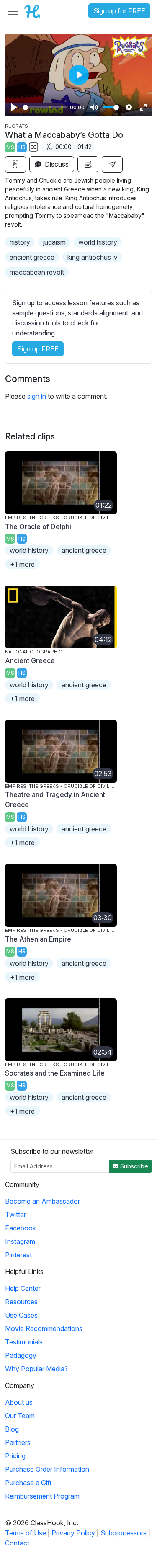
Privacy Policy (73, 1533)
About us (19, 1402)
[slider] (45, 107)
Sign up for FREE (119, 11)
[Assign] (15, 164)
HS (22, 147)
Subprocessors (123, 1533)
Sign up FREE (38, 349)
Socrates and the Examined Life (55, 1073)
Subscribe (133, 1166)
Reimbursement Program (42, 1496)
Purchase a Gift (28, 1482)
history (20, 242)
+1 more (22, 564)
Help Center (23, 1288)
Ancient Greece (30, 660)
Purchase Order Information (47, 1469)
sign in (36, 396)
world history (97, 242)
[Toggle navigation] (13, 11)
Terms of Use (25, 1533)
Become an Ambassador (42, 1201)
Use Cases (21, 1315)
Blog (12, 1429)
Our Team (20, 1415)
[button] (112, 164)
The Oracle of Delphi (38, 526)
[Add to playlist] (87, 164)
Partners (18, 1442)
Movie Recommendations (43, 1328)
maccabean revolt (37, 272)
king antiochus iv (92, 257)
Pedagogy (20, 1355)
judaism (54, 242)
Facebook (20, 1228)
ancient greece (32, 257)
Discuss (56, 164)
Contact (17, 1543)
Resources (21, 1301)
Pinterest (18, 1255)
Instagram (20, 1241)
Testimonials (24, 1342)
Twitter (15, 1214)
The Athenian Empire (38, 939)
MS (10, 147)
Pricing (15, 1456)
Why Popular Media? (36, 1369)
